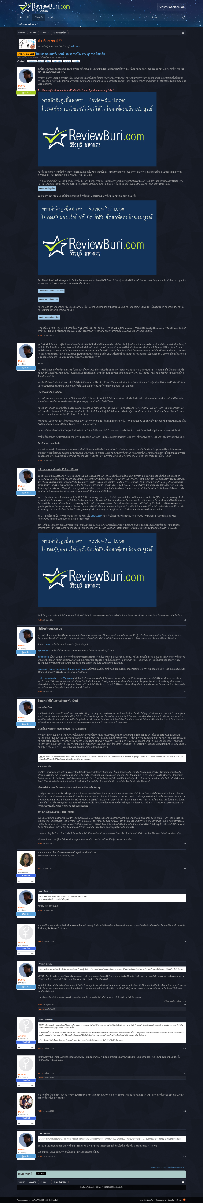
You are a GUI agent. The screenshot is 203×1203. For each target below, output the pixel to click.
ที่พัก (48, 61)
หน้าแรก (20, 17)
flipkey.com (43, 650)
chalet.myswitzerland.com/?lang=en (55, 678)
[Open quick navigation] (183, 32)
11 (185, 1073)
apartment (32, 61)
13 (185, 1156)
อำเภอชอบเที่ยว (33, 57)
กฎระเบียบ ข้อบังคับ (146, 1200)
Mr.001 (52, 57)
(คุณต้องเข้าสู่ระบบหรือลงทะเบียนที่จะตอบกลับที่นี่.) (168, 1167)
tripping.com (43, 657)
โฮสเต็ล (76, 61)
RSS (184, 1200)
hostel (41, 61)
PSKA (21, 1112)
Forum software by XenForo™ (37, 1200)
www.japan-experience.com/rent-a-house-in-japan (62, 669)
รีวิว (28, 17)
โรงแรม (67, 61)
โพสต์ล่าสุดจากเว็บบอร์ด (27, 24)
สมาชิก (50, 17)
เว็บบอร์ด (39, 17)
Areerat (22, 942)
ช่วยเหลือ (171, 1200)
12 (185, 1111)
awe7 (20, 869)
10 (185, 1048)
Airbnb (48, 644)
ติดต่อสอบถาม (161, 1200)
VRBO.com (96, 516)
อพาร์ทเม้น (57, 61)
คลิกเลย (75, 46)
